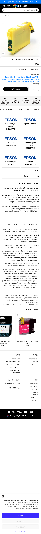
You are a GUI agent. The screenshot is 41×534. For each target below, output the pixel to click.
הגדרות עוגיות (20, 527)
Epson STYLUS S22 (32, 79)
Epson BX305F (10, 77)
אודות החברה (33, 359)
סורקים (35, 395)
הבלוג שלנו (16, 373)
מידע (20, 109)
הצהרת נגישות (15, 370)
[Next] (4, 1)
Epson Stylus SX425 (10, 162)
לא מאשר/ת (20, 521)
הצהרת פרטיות (22, 531)
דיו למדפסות (27, 16)
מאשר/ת (20, 515)
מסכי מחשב (34, 397)
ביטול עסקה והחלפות (13, 364)
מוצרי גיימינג (34, 400)
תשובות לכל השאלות (13, 361)
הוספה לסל (15, 89)
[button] (3, 497)
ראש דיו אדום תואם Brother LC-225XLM (27, 342)
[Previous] (36, 1)
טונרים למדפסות (32, 386)
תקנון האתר (16, 359)
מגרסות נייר (34, 389)
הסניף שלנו (34, 364)
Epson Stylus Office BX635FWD (13, 79)
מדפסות (35, 392)
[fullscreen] (3, 53)
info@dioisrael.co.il (11, 384)
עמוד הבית (34, 16)
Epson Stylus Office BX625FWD (28, 77)
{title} (15, 531)
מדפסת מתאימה (33, 109)
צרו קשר (35, 361)
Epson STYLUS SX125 (16, 81)
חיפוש (4, 10)
